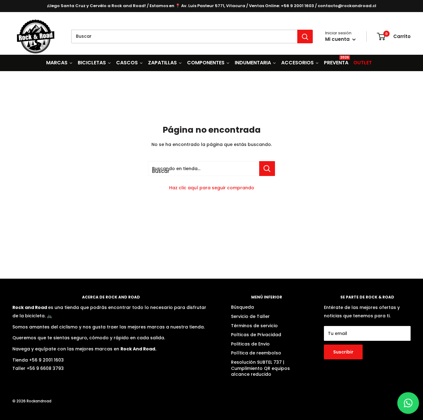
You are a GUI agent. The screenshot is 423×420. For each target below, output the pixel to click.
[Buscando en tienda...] (267, 168)
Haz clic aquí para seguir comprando (211, 188)
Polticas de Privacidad (256, 335)
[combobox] (184, 36)
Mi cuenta (338, 39)
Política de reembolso (256, 353)
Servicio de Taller (250, 316)
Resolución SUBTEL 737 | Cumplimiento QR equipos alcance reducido (260, 368)
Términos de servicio (254, 326)
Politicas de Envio (250, 344)
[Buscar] (305, 36)
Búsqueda (242, 307)
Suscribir (343, 352)
